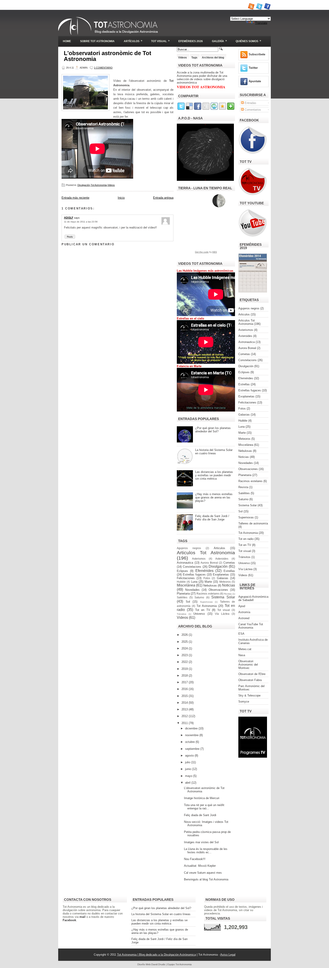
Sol (188, 601)
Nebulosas (210, 585)
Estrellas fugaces (194, 574)
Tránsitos (181, 614)
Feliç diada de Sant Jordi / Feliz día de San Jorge (212, 517)
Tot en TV (202, 610)
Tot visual (223, 609)
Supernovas (206, 602)
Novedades (192, 589)
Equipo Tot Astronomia (179, 964)
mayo (189, 776)
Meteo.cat (244, 649)
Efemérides (204, 571)
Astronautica (185, 562)
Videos (111, 185)
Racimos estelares (208, 593)
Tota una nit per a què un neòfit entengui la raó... (204, 806)
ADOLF (68, 217)
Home (67, 41)
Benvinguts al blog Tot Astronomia (206, 879)
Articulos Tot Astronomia (206, 552)
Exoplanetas (221, 574)
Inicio (121, 197)
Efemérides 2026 (190, 41)
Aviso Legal (227, 954)
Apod (241, 606)
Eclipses (182, 571)
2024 (185, 648)
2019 (185, 668)
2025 (185, 641)
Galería (219, 41)
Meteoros (225, 581)
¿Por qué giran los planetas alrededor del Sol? (213, 429)
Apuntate (255, 81)
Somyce (243, 701)
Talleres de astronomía (253, 523)
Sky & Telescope (249, 695)
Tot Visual (160, 41)
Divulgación (83, 185)
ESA (241, 633)
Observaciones (218, 589)
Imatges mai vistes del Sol (201, 842)
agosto (190, 755)
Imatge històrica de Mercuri (201, 798)
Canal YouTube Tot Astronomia (250, 626)
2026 (185, 634)
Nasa (241, 655)
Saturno (199, 597)
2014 (185, 702)
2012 (185, 716)
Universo (199, 613)
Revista (228, 594)
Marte (208, 581)
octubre (190, 742)
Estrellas (229, 571)
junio (188, 769)
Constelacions (192, 566)
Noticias (228, 585)
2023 (185, 655)
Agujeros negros (189, 548)
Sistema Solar (223, 597)
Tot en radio (246, 539)
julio (188, 762)
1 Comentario (103, 67)
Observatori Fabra (250, 680)
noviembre (192, 735)
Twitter (253, 67)
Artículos (133, 41)
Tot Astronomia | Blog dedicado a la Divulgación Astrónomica (156, 954)
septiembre (192, 748)
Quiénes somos (248, 41)
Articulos (219, 548)
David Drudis (158, 964)
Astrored (243, 618)
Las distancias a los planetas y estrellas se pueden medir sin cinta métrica (214, 475)
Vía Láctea (222, 613)
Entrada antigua (163, 197)
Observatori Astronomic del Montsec (248, 665)
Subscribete (257, 54)
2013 (185, 709)
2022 (185, 662)
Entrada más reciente (75, 197)
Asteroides (221, 558)
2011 (185, 723)
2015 (185, 696)
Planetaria (183, 593)
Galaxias (222, 578)
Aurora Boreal (209, 562)
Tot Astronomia (99, 185)
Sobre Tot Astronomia (97, 41)
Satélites (182, 597)
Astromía (244, 612)
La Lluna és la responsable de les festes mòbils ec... (205, 850)
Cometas (229, 562)
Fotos (206, 578)
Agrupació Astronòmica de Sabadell (253, 598)
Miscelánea (186, 585)
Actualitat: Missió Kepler (200, 865)
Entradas (250, 103)
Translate (261, 23)
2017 (185, 682)
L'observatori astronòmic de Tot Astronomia (107, 56)
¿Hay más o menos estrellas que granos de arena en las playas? (214, 497)
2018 (185, 675)
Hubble (181, 581)
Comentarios (252, 109)
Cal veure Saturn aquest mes (203, 872)
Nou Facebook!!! (194, 859)
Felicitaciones (186, 578)
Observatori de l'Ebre (251, 674)
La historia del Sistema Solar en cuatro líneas (214, 451)
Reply (70, 236)
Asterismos (198, 558)
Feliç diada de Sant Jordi (200, 815)
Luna (194, 581)
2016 (185, 689)
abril (188, 782)
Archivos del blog (213, 57)
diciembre (192, 728)
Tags (194, 57)
